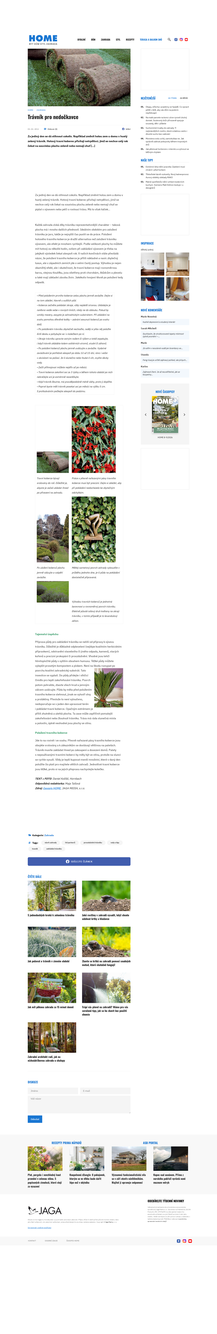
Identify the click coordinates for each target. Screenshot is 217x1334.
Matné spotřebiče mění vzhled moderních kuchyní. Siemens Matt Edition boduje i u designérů (165, 184)
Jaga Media (109, 1222)
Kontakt (32, 1241)
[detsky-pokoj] (152, 264)
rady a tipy (115, 842)
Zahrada (105, 39)
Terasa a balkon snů (151, 39)
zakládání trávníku (54, 849)
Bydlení (81, 39)
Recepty (130, 39)
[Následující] (184, 414)
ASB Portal (150, 1143)
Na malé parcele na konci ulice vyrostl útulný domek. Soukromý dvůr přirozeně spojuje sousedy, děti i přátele (166, 120)
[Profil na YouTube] (186, 39)
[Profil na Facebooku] (175, 39)
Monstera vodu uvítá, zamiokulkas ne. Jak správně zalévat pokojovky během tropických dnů (166, 141)
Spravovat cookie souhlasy (39, 1227)
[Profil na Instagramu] (181, 39)
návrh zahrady (51, 842)
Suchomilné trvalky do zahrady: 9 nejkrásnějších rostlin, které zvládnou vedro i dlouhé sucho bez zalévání (166, 131)
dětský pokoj (147, 249)
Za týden (172, 98)
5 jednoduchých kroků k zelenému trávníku (51, 915)
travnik (35, 849)
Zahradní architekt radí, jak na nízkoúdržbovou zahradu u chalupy (46, 1058)
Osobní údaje (51, 1241)
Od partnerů (70, 842)
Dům (93, 39)
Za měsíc (184, 98)
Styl (118, 39)
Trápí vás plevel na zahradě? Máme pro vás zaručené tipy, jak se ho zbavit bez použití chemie (105, 1010)
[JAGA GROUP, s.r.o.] (45, 1210)
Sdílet (128, 129)
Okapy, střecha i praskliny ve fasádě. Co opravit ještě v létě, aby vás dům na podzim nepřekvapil (167, 110)
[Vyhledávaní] (169, 39)
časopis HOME (52, 788)
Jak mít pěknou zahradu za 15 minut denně (51, 1007)
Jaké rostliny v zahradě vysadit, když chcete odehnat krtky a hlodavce (105, 917)
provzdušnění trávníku (93, 842)
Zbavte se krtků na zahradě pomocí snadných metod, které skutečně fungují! (106, 963)
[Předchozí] (145, 414)
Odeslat (35, 1119)
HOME (30, 110)
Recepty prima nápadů (66, 1143)
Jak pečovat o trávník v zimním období (48, 961)
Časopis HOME (72, 1241)
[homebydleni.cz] (43, 40)
